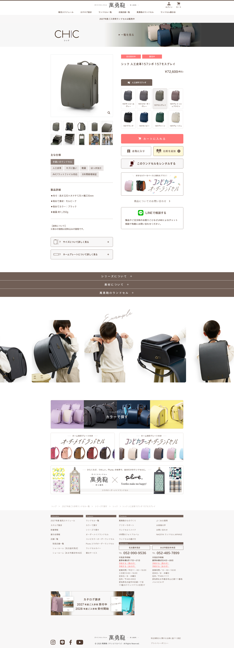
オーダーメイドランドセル (97, 534)
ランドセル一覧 (92, 521)
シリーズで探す (101, 506)
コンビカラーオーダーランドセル (100, 539)
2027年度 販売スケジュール (63, 521)
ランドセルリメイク (127, 530)
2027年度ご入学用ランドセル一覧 (76, 506)
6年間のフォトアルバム (129, 534)
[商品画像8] (94, 135)
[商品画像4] (107, 122)
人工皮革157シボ (139, 82)
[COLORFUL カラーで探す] (117, 401)
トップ (54, 506)
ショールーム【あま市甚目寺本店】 (68, 553)
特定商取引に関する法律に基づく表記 (166, 638)
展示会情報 (55, 534)
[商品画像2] (81, 122)
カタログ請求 (86, 12)
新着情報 (54, 530)
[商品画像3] (94, 122)
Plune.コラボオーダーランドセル (100, 544)
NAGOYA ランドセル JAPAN (168, 534)
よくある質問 (162, 521)
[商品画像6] (69, 135)
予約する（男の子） (127, 563)
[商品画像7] (81, 135)
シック (115, 506)
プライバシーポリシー (159, 643)
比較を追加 (169, 151)
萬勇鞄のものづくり (127, 521)
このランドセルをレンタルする (156, 163)
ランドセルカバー (93, 548)
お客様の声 (161, 525)
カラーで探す (91, 525)
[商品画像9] (107, 135)
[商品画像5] (56, 135)
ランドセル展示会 (168, 12)
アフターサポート (126, 525)
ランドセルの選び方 (127, 539)
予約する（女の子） (127, 566)
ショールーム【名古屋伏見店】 (66, 548)
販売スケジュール (66, 12)
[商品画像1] (69, 122)
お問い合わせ (162, 530)
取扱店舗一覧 (58, 544)
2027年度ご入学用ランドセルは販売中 (117, 19)
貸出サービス (91, 553)
